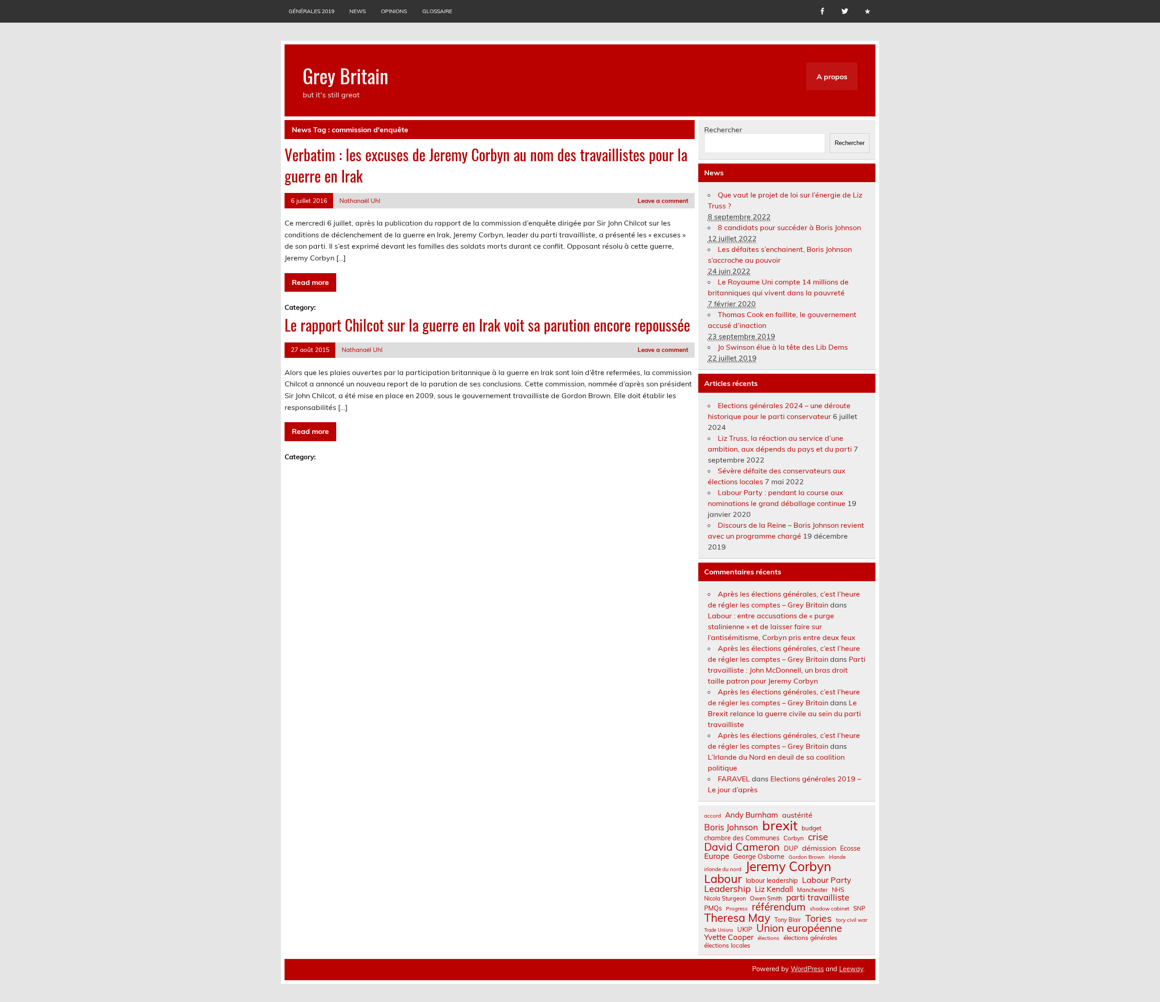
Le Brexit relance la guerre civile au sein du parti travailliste (784, 713)
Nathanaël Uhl (359, 200)
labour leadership (772, 880)
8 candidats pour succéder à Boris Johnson (789, 227)
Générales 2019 (311, 11)
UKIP (744, 929)
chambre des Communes (741, 838)
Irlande (837, 857)
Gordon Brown (806, 857)
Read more (310, 282)
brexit (780, 825)
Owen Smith (766, 898)
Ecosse (850, 848)
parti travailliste (817, 897)
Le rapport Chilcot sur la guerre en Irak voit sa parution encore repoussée (487, 324)
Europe (716, 856)
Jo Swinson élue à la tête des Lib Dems (783, 347)
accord (712, 816)
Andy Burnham (751, 815)
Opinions (394, 11)
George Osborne (758, 856)
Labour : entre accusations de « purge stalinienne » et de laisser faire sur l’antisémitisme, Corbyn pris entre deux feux (782, 626)
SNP (859, 908)
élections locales (727, 945)
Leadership (727, 888)
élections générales (810, 938)
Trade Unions (718, 930)
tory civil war (851, 920)
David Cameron (742, 847)
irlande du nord (722, 869)
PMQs (713, 908)
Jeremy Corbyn (788, 866)
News (357, 11)
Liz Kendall (774, 889)
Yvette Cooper (729, 937)
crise (818, 837)
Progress (737, 908)
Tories (818, 918)
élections (768, 938)
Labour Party (826, 880)
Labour (723, 878)
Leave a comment (663, 200)
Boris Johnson (731, 827)
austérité (797, 815)
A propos (832, 76)
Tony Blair (787, 920)
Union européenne (799, 928)
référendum (779, 907)
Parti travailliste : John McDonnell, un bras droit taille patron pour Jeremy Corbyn (786, 670)
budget (812, 828)
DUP (791, 848)
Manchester (812, 890)
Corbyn (793, 838)
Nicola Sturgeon (725, 898)
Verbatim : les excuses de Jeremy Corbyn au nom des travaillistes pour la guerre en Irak (486, 165)
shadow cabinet (829, 908)
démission (819, 848)
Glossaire (437, 11)
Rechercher (723, 129)
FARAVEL (734, 778)
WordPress (807, 969)
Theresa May (737, 917)
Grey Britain (345, 75)
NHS (838, 890)
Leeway (851, 969)
